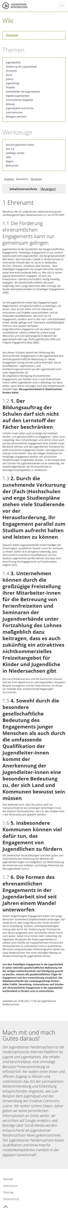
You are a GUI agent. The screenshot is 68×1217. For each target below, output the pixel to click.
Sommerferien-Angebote (19, 99)
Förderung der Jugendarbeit (21, 66)
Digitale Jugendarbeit (17, 95)
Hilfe (8, 157)
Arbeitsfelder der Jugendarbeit (23, 91)
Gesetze (12, 35)
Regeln (10, 161)
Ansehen (9, 179)
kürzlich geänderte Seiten (20, 144)
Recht (9, 74)
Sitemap (8, 1192)
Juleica (9, 79)
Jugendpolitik (13, 62)
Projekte (10, 87)
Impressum (10, 1186)
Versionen (36, 179)
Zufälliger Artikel (15, 153)
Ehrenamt (11, 70)
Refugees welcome (16, 116)
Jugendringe (12, 83)
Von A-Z (10, 148)
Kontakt (8, 1179)
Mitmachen (12, 165)
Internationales (14, 112)
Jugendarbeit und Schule (20, 108)
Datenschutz (11, 1199)
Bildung (10, 104)
